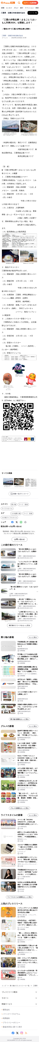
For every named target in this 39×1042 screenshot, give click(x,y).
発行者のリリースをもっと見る (19, 625)
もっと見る (33, 637)
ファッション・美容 (32, 8)
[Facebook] (12, 522)
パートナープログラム (11, 1014)
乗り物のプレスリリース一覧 (19, 986)
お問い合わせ (19, 539)
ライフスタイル (7, 508)
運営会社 (6, 1010)
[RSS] (26, 1033)
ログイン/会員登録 (30, 3)
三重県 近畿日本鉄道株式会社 (12, 35)
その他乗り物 (15, 513)
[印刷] (25, 522)
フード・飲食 (23, 504)
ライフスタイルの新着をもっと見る (19, 897)
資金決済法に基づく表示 (12, 1027)
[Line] (21, 522)
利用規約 (6, 1018)
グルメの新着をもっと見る (19, 808)
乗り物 (13, 504)
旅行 (21, 8)
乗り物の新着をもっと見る (19, 719)
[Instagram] (21, 1033)
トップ (4, 986)
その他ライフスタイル (9, 517)
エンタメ (9, 8)
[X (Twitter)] (17, 522)
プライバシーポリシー (11, 1022)
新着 (2, 8)
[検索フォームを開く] (19, 2)
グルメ (16, 8)
